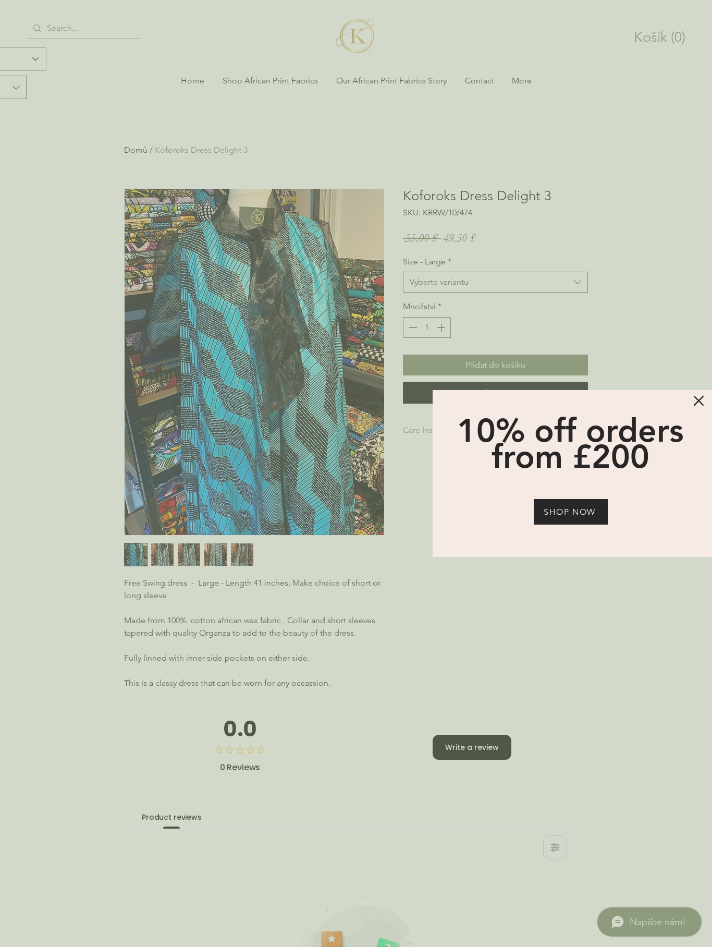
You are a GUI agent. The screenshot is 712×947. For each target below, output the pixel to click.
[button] (699, 401)
